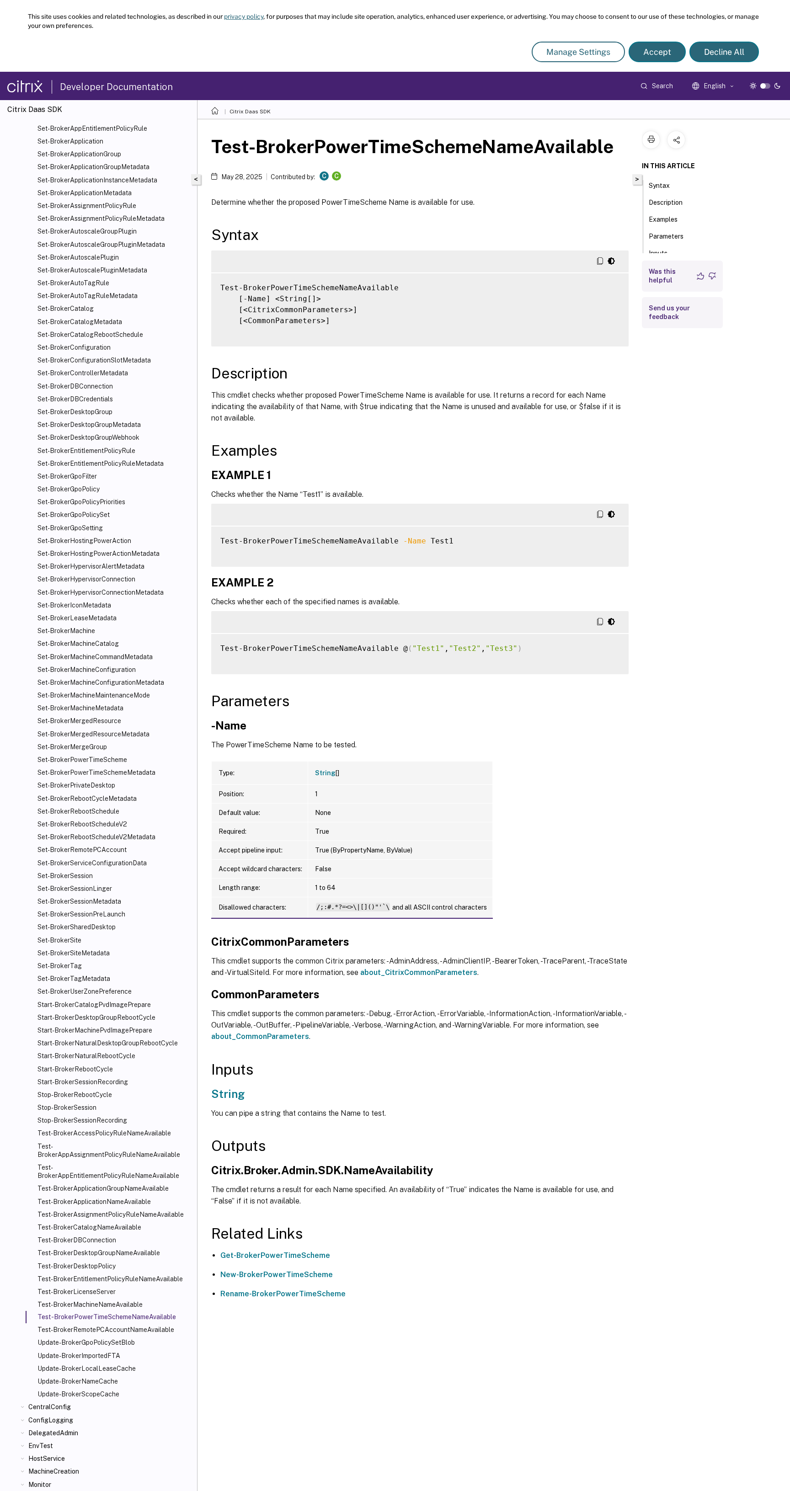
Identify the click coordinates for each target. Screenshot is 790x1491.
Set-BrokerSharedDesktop (76, 927)
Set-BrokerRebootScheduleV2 (82, 824)
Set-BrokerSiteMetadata (73, 953)
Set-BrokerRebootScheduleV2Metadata (96, 837)
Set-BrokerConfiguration (74, 347)
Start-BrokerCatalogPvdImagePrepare (94, 1004)
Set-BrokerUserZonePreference (84, 991)
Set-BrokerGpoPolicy (68, 489)
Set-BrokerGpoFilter (67, 476)
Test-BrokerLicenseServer (76, 1291)
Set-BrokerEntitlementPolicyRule (86, 450)
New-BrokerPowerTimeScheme (276, 1274)
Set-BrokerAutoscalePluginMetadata (92, 270)
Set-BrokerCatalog (65, 308)
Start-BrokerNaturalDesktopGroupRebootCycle (107, 1043)
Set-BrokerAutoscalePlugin (78, 257)
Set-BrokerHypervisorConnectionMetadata (100, 592)
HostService (46, 1458)
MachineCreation (53, 1471)
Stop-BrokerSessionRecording (82, 1120)
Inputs (658, 253)
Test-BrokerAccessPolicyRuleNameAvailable (104, 1133)
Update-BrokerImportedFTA (78, 1355)
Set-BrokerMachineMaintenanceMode (93, 695)
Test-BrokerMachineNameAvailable (90, 1304)
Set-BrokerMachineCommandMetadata (95, 656)
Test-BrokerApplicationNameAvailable (94, 1201)
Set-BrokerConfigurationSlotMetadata (94, 360)
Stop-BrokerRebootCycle (74, 1094)
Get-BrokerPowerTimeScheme (275, 1255)
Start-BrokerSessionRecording (82, 1082)
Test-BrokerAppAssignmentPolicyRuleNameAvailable (108, 1150)
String (325, 773)
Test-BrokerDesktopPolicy (76, 1266)
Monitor (39, 1484)
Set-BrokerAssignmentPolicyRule (86, 205)
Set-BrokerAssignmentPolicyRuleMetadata (101, 218)
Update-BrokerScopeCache (78, 1394)
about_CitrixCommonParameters (418, 972)
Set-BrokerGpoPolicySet (73, 514)
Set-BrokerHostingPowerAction (84, 540)
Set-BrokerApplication (70, 141)
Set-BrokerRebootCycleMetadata (87, 798)
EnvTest (40, 1445)
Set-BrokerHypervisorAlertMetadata (90, 566)
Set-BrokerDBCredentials (75, 399)
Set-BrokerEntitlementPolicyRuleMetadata (100, 463)
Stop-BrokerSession (66, 1107)
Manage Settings (578, 52)
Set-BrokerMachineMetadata (80, 708)
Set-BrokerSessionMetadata (79, 901)
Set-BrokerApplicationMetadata (84, 193)
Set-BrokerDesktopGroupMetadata (89, 424)
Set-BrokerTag (59, 965)
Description (666, 202)
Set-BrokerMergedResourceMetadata (93, 734)
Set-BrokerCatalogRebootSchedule (90, 334)
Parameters (666, 236)
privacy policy (243, 16)
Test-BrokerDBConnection (76, 1240)
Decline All (724, 52)
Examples (663, 219)
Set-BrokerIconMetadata (74, 605)
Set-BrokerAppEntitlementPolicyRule (92, 128)
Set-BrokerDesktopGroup (74, 411)
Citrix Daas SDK (250, 111)
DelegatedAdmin (53, 1433)
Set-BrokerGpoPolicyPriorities (81, 502)
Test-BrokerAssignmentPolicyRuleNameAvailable (110, 1214)
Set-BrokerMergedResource (79, 720)
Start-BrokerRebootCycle (75, 1069)
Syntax (659, 185)
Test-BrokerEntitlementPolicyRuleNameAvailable (110, 1279)
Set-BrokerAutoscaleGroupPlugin (87, 231)
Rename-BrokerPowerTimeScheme (283, 1293)
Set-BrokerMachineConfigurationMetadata (100, 682)
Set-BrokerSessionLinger (74, 888)
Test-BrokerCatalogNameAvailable (89, 1227)
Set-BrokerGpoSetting (70, 528)
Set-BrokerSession (65, 875)
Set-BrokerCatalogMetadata (79, 321)
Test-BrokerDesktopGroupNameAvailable (98, 1253)
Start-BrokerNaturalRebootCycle (86, 1056)
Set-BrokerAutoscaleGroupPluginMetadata (101, 244)
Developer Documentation (116, 86)
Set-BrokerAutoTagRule (73, 283)
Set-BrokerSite (59, 940)
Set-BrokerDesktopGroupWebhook (88, 437)
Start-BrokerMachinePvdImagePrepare (94, 1030)
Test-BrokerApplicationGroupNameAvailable (103, 1188)
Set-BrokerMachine (66, 630)
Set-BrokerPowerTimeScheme (82, 759)
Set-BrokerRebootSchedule (78, 811)
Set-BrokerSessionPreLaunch (81, 914)
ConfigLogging (50, 1420)
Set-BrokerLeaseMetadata (77, 618)
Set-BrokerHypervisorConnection (86, 579)
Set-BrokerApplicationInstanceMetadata (97, 180)
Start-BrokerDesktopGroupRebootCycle (96, 1017)
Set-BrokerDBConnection (75, 386)
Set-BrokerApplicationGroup (79, 154)
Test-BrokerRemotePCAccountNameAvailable (105, 1329)
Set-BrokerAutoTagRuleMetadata (87, 295)
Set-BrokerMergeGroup (72, 747)
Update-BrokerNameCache (77, 1381)
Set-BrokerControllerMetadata (82, 373)
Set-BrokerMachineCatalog (78, 643)
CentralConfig (49, 1407)
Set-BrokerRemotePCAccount (82, 849)
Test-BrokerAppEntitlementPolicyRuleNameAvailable (108, 1171)
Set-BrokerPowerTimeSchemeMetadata (96, 772)
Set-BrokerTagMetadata (73, 978)
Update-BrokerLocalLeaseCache (86, 1368)
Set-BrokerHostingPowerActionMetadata (98, 553)
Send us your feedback (669, 312)
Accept (657, 52)
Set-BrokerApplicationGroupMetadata (93, 166)
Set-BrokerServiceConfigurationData (92, 863)
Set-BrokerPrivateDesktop (76, 785)
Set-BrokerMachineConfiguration (86, 669)
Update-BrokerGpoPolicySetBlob (86, 1342)
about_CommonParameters (260, 1036)
